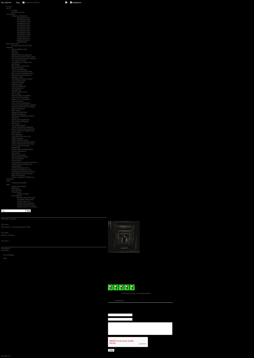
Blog (18, 3)
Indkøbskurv (77, 3)
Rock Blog (4, 250)
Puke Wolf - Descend (8, 219)
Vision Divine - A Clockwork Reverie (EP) (15, 227)
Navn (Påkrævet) (138, 315)
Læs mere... (5, 224)
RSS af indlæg (8, 255)
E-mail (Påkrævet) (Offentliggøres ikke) (146, 319)
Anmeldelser (5, 248)
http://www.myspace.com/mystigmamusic (135, 293)
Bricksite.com (6, 356)
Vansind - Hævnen (7, 235)
